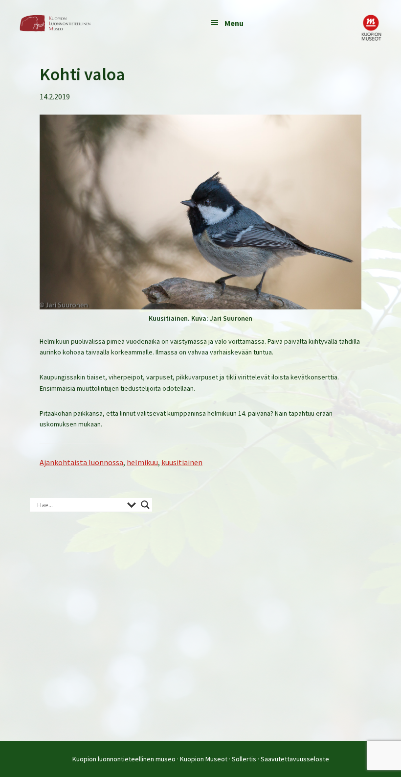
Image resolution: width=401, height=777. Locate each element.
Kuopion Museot (203, 758)
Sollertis (244, 758)
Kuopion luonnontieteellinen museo (124, 758)
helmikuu (142, 462)
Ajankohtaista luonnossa (81, 462)
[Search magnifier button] (145, 505)
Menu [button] (234, 23)
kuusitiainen (181, 462)
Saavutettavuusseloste (295, 758)
